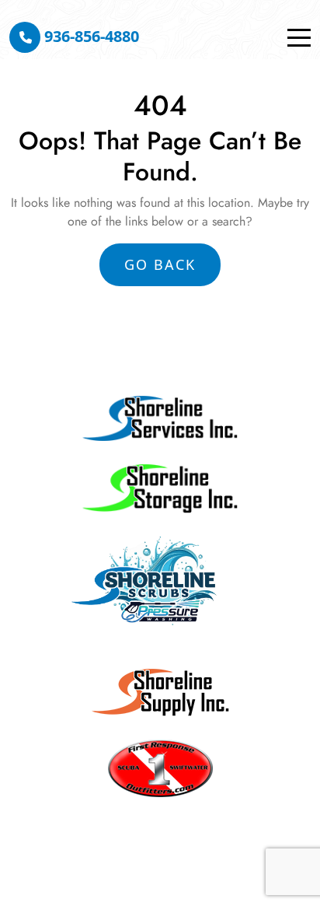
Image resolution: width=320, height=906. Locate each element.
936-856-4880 (89, 36)
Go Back (160, 264)
